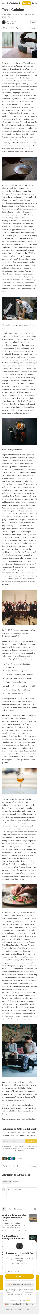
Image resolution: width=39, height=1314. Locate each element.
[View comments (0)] (11, 28)
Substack (9, 1309)
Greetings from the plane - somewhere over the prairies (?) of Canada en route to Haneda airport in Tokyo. (13, 1224)
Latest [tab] (10, 1209)
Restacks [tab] (16, 1182)
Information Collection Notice (23, 1148)
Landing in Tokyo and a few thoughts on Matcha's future (14, 1217)
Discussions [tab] (18, 1209)
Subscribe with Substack (21, 1285)
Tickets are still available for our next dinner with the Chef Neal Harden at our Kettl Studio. (19, 1111)
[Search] (35, 1209)
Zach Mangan (11, 21)
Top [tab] (4, 1209)
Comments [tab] (7, 1182)
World (18, 977)
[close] (32, 1243)
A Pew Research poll (18, 389)
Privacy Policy (26, 1294)
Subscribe (26, 3)
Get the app (30, 1304)
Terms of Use (30, 1146)
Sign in (34, 3)
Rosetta (24, 945)
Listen (34, 22)
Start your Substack (13, 1304)
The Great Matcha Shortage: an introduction (13, 1237)
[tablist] (11, 1182)
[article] (19, 1223)
